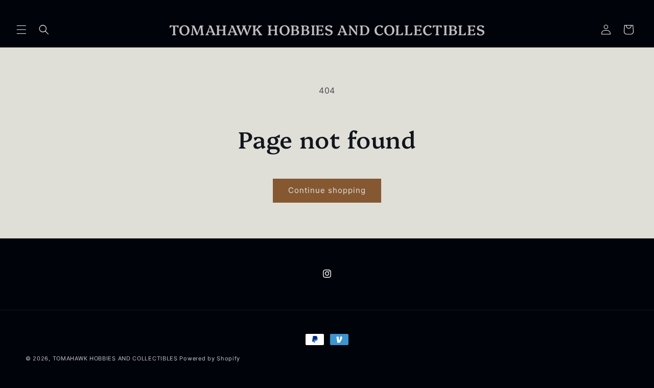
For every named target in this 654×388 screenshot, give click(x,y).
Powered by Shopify (209, 358)
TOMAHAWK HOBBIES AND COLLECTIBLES (116, 358)
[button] (21, 29)
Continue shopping (327, 190)
